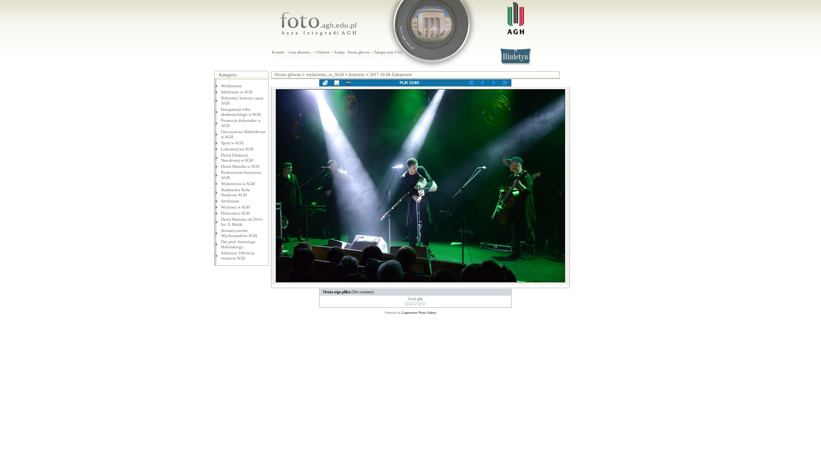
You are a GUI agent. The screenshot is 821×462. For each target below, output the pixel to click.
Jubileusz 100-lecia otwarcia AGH (238, 256)
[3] (415, 304)
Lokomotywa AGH (237, 149)
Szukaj (339, 52)
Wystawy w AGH (235, 207)
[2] (411, 304)
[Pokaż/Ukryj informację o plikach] (337, 82)
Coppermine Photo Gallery (419, 312)
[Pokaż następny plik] (494, 82)
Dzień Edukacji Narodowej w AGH (237, 158)
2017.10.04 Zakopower (391, 74)
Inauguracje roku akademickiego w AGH (241, 112)
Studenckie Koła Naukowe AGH (235, 192)
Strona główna (358, 52)
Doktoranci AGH (235, 213)
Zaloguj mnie (384, 52)
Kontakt (278, 52)
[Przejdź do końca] (505, 82)
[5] (423, 304)
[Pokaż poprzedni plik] (482, 82)
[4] (419, 304)
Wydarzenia (231, 85)
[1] (407, 304)
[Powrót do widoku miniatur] (325, 82)
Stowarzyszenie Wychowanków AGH (239, 233)
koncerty (357, 74)
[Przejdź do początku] (471, 82)
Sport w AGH (232, 143)
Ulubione (323, 52)
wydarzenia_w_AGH (325, 74)
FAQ (398, 52)
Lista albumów (300, 52)
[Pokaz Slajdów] (348, 82)
